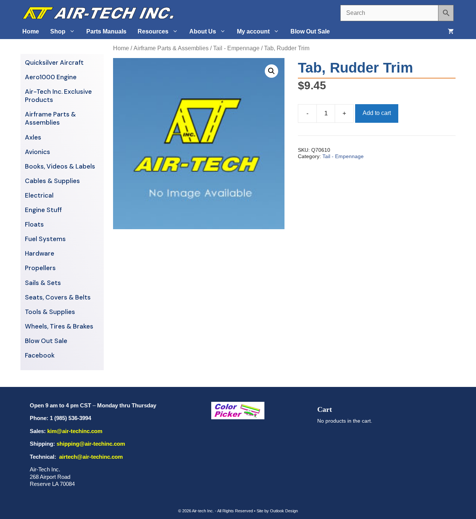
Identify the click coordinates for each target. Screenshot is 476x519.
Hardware (39, 253)
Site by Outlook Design (277, 511)
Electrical (39, 195)
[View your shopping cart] (450, 31)
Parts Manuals (106, 31)
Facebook (40, 355)
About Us (202, 31)
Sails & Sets (43, 283)
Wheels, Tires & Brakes (59, 326)
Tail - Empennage (236, 48)
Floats (34, 224)
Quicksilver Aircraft (54, 62)
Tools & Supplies (50, 312)
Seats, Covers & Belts (58, 297)
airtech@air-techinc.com (90, 457)
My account (253, 31)
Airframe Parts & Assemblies (171, 48)
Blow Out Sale (310, 31)
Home (30, 31)
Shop (57, 31)
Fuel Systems (45, 239)
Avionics (37, 152)
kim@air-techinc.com (74, 431)
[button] (271, 71)
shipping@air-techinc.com (91, 443)
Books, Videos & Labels (60, 166)
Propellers (40, 268)
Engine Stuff (43, 210)
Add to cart (377, 113)
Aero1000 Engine (51, 77)
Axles (33, 137)
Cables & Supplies (52, 181)
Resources (153, 31)
